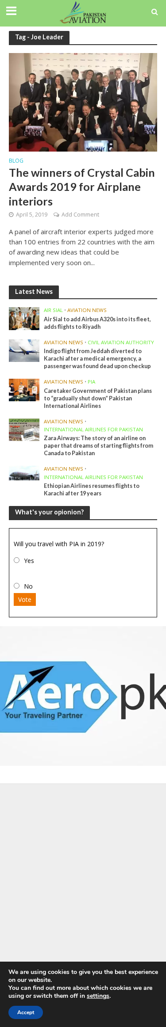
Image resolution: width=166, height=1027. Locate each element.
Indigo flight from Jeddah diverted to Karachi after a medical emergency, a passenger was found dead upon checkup (97, 358)
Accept (25, 1012)
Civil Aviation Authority (121, 342)
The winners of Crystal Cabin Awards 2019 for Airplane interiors (82, 187)
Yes (29, 560)
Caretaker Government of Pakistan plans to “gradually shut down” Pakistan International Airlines (98, 398)
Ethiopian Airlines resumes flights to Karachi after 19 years (91, 490)
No (28, 586)
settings (98, 996)
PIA (91, 382)
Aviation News (87, 310)
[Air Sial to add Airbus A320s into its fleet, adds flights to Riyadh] (24, 318)
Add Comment (80, 214)
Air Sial (53, 310)
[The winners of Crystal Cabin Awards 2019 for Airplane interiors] (83, 101)
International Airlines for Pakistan (93, 429)
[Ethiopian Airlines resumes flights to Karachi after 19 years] (24, 472)
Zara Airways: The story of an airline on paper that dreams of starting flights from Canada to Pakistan (98, 445)
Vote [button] (24, 599)
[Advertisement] (83, 875)
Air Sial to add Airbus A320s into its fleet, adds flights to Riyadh (97, 323)
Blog (16, 161)
